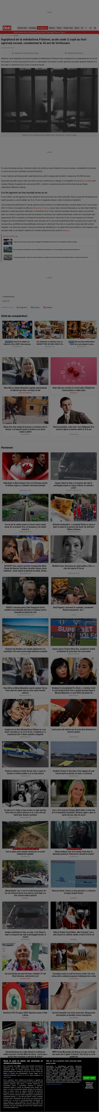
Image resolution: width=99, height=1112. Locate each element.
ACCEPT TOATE (89, 1078)
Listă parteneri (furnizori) (53, 1084)
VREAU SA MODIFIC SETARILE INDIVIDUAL (89, 1085)
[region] (49, 1085)
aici (17, 1096)
